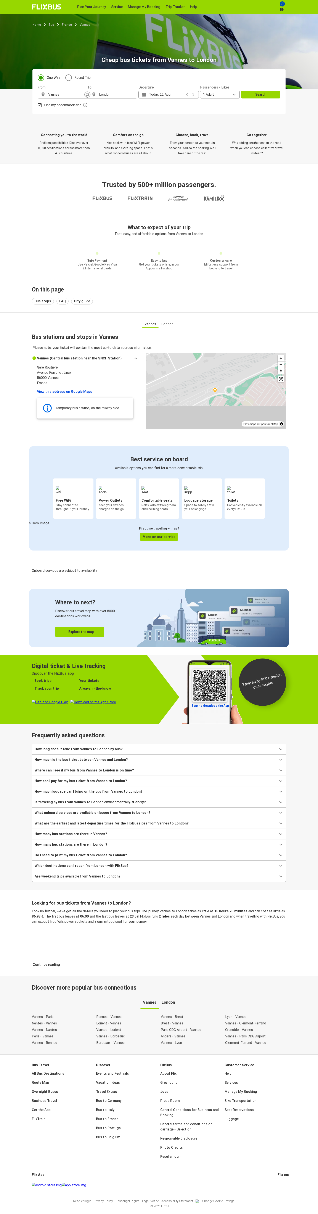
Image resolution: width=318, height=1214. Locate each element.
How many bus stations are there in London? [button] (71, 844)
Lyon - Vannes (235, 1017)
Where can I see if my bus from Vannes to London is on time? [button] (84, 770)
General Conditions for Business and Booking (189, 1112)
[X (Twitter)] (283, 1185)
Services (231, 1082)
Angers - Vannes (173, 1036)
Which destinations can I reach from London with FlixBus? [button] (81, 866)
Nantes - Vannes (44, 1023)
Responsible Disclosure (178, 1138)
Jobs (164, 1092)
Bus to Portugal (109, 1128)
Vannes (85, 24)
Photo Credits (171, 1147)
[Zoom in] (281, 358)
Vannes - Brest (172, 1017)
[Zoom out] (281, 364)
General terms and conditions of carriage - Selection (186, 1126)
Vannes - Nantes (44, 1030)
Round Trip (82, 78)
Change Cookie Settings (218, 1201)
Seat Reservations (239, 1110)
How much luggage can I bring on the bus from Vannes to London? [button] (89, 791)
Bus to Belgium (108, 1137)
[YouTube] (280, 1185)
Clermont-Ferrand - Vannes (245, 1043)
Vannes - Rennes (44, 1043)
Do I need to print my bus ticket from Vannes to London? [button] (81, 855)
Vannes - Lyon (171, 1043)
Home (36, 24)
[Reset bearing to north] (281, 371)
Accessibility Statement (177, 1201)
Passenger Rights (128, 1201)
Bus (51, 24)
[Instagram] (279, 1185)
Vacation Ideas (108, 1082)
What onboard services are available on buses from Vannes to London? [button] (92, 813)
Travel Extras (106, 1092)
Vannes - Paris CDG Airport (245, 1036)
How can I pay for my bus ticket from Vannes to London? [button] (81, 781)
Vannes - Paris (42, 1017)
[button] (86, 358)
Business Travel (44, 1101)
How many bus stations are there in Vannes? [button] (71, 834)
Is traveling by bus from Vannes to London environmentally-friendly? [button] (90, 802)
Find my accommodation (62, 105)
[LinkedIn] (282, 1185)
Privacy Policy (103, 1201)
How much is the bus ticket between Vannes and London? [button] (81, 760)
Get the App (41, 1110)
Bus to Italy (105, 1110)
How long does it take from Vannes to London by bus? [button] (79, 749)
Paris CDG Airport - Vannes (181, 1030)
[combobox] (66, 94)
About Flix (168, 1073)
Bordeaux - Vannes (110, 1043)
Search (260, 94)
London (167, 324)
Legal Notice (150, 1201)
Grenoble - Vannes (239, 1030)
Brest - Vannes (172, 1023)
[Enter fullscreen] (281, 379)
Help (228, 1073)
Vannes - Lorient (108, 1030)
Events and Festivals (112, 1073)
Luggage (232, 1119)
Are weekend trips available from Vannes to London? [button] (77, 876)
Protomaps (249, 424)
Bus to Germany (109, 1101)
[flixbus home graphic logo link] (46, 7)
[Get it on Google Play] (47, 1185)
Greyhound (168, 1082)
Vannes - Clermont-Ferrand (245, 1023)
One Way (53, 78)
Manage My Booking (241, 1092)
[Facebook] (278, 1185)
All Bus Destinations (48, 1073)
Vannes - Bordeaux (110, 1036)
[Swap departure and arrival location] (87, 95)
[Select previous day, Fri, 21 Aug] (187, 94)
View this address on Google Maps (64, 392)
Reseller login (170, 1156)
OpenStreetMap (268, 424)
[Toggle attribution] (281, 424)
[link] (159, 618)
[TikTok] (284, 1185)
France (67, 24)
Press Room (170, 1101)
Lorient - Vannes (108, 1023)
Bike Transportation (241, 1101)
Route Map (40, 1082)
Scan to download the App (210, 705)
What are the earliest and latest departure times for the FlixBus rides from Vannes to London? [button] (112, 823)
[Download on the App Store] (74, 1185)
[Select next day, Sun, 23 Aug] (193, 94)
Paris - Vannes (42, 1036)
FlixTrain (38, 1119)
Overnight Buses (45, 1092)
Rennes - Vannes (109, 1017)
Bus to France (107, 1119)
